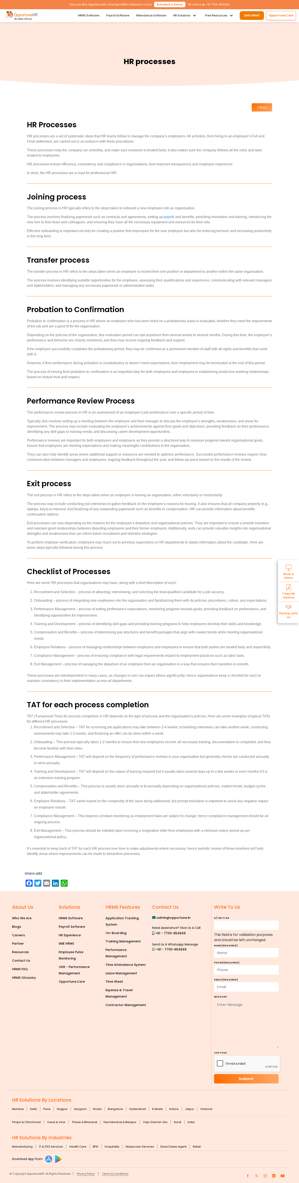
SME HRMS (252, 15)
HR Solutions (181, 15)
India (191, 1122)
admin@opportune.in (173, 918)
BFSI (95, 1147)
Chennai (206, 1109)
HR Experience (70, 935)
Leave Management (121, 973)
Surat (177, 1122)
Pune (47, 1109)
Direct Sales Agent (173, 1147)
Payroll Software (117, 15)
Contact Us (21, 960)
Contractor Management (126, 1005)
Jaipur (189, 1109)
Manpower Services (140, 1147)
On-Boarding (116, 933)
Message (220, 996)
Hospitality (112, 1147)
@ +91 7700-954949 (215, 4)
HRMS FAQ (20, 969)
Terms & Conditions (115, 1174)
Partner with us (288, 615)
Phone (227, 962)
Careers (18, 935)
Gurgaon (80, 1109)
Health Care (77, 1147)
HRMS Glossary (24, 977)
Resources (20, 952)
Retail (197, 1147)
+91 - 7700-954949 (170, 933)
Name (226, 945)
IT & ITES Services (51, 1147)
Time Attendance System (126, 965)
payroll (169, 217)
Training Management (123, 941)
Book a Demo (288, 575)
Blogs (16, 926)
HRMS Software (88, 15)
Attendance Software (151, 15)
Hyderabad (137, 1109)
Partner (18, 943)
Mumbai (18, 1109)
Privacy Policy (86, 1174)
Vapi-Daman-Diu (155, 1122)
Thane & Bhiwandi (84, 1122)
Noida (97, 1109)
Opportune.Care (72, 981)
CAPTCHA (220, 1052)
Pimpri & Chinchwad (26, 1122)
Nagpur (62, 1109)
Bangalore (115, 1109)
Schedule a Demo (170, 4)
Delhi (33, 1109)
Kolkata (157, 1109)
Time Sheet (114, 981)
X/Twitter (221, 918)
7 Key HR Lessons (288, 595)
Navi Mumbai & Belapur (120, 1122)
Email (226, 979)
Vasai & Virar (56, 1122)
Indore (174, 1109)
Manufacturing (22, 1147)
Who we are (22, 918)
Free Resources (216, 15)
